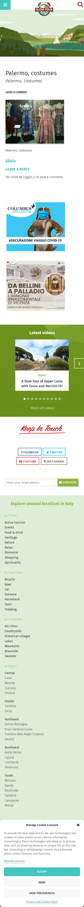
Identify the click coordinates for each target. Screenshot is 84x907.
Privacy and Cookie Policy (42, 901)
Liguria (9, 757)
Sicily (8, 711)
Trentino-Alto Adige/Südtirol (24, 734)
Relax (9, 547)
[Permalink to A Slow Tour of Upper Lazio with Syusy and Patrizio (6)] (42, 360)
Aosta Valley (13, 752)
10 (60, 399)
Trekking (11, 609)
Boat (8, 584)
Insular (9, 701)
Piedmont (11, 767)
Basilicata (11, 790)
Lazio (8, 678)
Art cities (11, 626)
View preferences (42, 893)
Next (79, 363)
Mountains (12, 646)
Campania (12, 800)
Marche (10, 683)
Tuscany (10, 688)
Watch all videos (42, 408)
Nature (9, 542)
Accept (42, 871)
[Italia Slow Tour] (44, 11)
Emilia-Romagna (16, 724)
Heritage (11, 537)
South (9, 775)
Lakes (9, 641)
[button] (78, 825)
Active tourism (15, 522)
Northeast (12, 719)
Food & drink (14, 532)
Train (8, 604)
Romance (11, 552)
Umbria (10, 693)
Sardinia (10, 706)
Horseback (12, 599)
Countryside (13, 631)
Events (9, 527)
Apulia (9, 785)
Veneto (9, 739)
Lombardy (12, 762)
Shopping (11, 557)
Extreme (11, 594)
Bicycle (10, 579)
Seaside (10, 656)
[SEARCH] (78, 4)
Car (7, 589)
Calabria (10, 795)
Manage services (14, 860)
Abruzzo (10, 780)
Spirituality (13, 562)
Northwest (12, 747)
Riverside (11, 651)
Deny (42, 882)
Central (10, 673)
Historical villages (17, 636)
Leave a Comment (16, 92)
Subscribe (69, 482)
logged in (29, 177)
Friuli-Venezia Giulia (18, 729)
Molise (9, 805)
